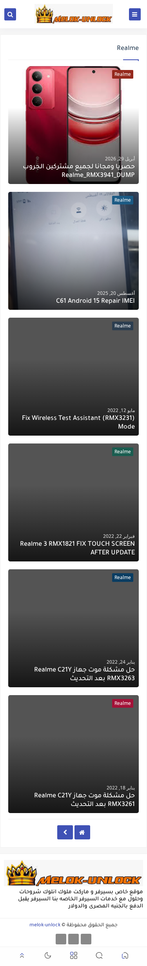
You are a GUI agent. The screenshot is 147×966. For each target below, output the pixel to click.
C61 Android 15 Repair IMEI (95, 301)
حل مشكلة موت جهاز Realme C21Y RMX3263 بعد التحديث (84, 675)
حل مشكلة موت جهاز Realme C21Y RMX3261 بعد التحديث (84, 800)
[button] (125, 956)
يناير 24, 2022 (121, 662)
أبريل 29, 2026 (120, 158)
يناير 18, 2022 (121, 787)
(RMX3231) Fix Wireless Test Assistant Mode (78, 423)
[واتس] (61, 939)
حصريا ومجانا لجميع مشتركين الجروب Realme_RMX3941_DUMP (79, 171)
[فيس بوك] (86, 939)
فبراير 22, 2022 (119, 536)
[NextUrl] (65, 832)
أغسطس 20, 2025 (116, 293)
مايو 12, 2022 (121, 410)
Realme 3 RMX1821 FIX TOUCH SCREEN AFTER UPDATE (77, 549)
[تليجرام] (73, 939)
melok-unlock (44, 925)
